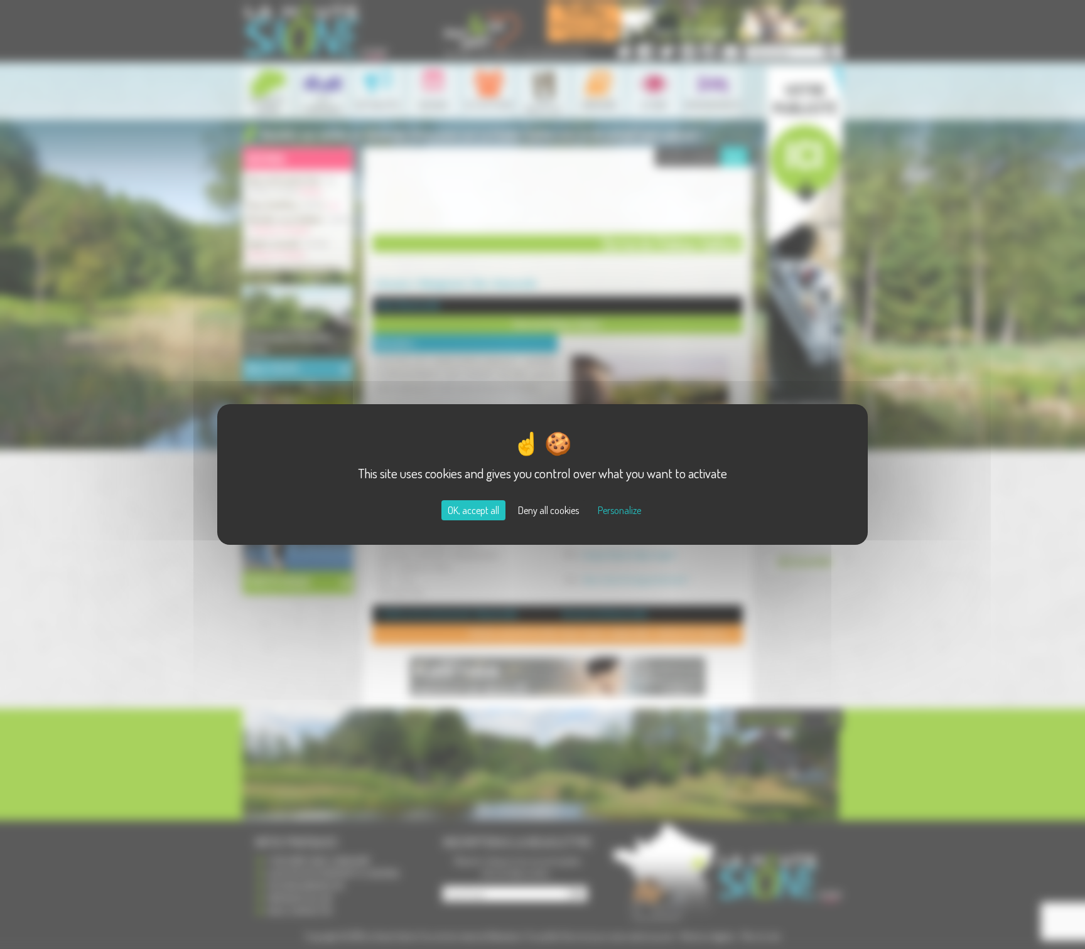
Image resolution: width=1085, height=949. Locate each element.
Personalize (619, 510)
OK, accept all (473, 510)
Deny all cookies (548, 510)
